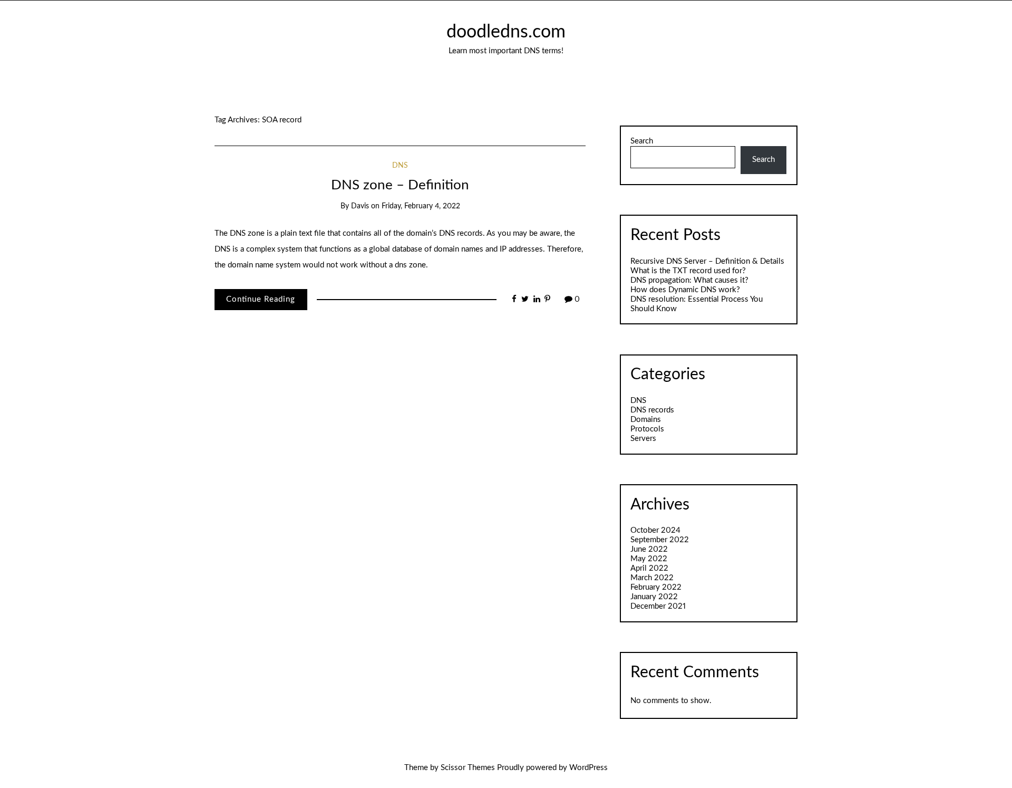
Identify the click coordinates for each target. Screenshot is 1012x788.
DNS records (652, 410)
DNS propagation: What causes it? (689, 280)
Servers (643, 439)
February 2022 (656, 587)
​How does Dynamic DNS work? (685, 290)
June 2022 (649, 549)
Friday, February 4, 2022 (421, 206)
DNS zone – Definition (400, 185)
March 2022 (652, 578)
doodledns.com (506, 32)
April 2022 (649, 568)
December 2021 (658, 606)
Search (641, 141)
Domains (645, 420)
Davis (360, 206)
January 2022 (654, 597)
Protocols (647, 429)
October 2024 (655, 530)
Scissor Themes (468, 768)
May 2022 (648, 559)
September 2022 (659, 540)
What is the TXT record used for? (688, 271)
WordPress (588, 768)
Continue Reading (260, 299)
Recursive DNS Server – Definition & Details (707, 261)
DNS (400, 165)
